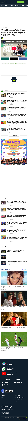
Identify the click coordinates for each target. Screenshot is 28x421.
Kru (2, 397)
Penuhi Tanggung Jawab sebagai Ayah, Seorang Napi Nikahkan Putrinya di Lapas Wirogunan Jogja (16, 129)
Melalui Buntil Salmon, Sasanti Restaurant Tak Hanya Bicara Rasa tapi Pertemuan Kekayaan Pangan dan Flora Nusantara (17, 209)
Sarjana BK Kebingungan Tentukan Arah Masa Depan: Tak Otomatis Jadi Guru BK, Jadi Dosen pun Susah (17, 223)
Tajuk (12, 5)
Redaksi (7, 38)
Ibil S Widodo (19, 61)
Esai (2, 5)
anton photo (6, 63)
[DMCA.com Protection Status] (9, 391)
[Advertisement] (14, 16)
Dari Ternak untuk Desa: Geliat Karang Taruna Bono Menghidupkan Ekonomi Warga (17, 262)
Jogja (16, 63)
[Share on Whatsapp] (5, 58)
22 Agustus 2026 (10, 97)
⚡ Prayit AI (22, 418)
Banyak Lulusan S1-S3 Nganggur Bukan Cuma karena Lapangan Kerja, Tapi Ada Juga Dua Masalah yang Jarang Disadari (16, 230)
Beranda (2, 27)
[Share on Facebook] (23, 58)
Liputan (6, 5)
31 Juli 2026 (9, 264)
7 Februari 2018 (13, 38)
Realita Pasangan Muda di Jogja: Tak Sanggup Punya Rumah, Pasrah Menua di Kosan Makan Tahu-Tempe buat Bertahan (17, 102)
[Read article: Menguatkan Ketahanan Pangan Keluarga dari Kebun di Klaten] (3, 257)
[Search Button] (26, 2)
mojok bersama (22, 63)
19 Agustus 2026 (10, 219)
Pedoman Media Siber (19, 397)
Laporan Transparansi (19, 401)
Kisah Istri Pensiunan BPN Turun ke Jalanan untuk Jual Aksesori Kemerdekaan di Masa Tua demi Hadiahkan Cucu (17, 202)
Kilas (22, 5)
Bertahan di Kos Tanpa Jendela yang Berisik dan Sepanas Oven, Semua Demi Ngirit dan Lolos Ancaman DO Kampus (16, 108)
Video (6, 27)
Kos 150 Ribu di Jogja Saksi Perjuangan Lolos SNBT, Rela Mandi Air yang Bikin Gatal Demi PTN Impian (16, 115)
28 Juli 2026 (9, 125)
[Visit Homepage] (4, 2)
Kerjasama (17, 395)
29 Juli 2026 (9, 118)
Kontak (2, 401)
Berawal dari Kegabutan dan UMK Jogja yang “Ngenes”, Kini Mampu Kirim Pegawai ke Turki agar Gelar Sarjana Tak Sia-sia (17, 122)
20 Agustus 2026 (10, 253)
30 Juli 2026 (9, 111)
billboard (12, 63)
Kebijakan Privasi (18, 399)
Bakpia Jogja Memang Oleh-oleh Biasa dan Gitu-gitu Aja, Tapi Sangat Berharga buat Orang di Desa (16, 95)
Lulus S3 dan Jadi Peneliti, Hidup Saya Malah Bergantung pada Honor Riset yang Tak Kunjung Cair (16, 216)
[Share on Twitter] (14, 58)
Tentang (3, 395)
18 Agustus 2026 (10, 205)
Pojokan (17, 5)
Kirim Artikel (3, 399)
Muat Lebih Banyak (14, 135)
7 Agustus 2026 (10, 258)
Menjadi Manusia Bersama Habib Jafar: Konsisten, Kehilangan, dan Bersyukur (15, 251)
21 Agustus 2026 (10, 104)
